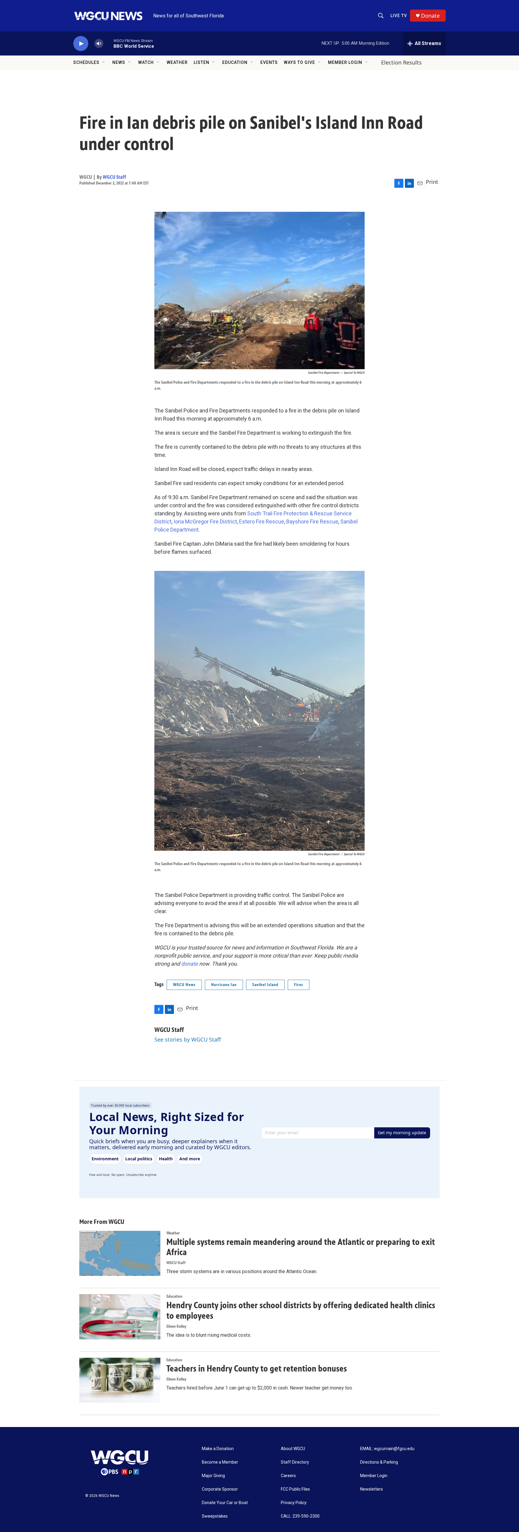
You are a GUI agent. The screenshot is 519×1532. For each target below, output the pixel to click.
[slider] (108, 43)
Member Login (345, 62)
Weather (177, 62)
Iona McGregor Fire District (205, 521)
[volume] (99, 43)
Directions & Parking (379, 1462)
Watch (146, 62)
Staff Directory (295, 1462)
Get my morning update (402, 1132)
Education (234, 62)
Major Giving (213, 1476)
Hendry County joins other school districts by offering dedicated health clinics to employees (300, 1310)
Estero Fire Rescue (261, 521)
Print (432, 181)
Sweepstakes (215, 1516)
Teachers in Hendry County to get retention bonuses (256, 1368)
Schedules (86, 62)
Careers (288, 1476)
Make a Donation (218, 1449)
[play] (81, 43)
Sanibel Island (265, 984)
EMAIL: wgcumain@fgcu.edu (387, 1449)
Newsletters (371, 1489)
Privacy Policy (294, 1503)
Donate (430, 16)
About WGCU (293, 1449)
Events (269, 62)
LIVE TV (398, 15)
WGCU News (184, 984)
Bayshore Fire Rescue (312, 521)
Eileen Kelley (176, 1326)
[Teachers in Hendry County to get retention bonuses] (119, 1380)
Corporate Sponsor (220, 1489)
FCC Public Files (295, 1489)
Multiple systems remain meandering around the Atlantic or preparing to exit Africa (300, 1247)
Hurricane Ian (224, 984)
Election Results (401, 62)
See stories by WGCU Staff (187, 1039)
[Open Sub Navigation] (104, 62)
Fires (298, 984)
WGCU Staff (114, 177)
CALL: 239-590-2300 (300, 1516)
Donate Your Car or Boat (225, 1503)
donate (189, 964)
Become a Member (220, 1462)
